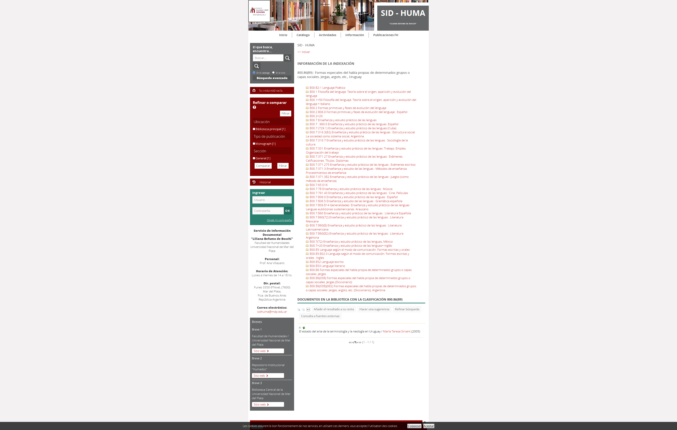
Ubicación (262, 121)
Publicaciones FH (385, 35)
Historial (265, 182)
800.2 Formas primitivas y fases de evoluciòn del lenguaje (347, 108)
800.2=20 (316, 116)
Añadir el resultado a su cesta (334, 309)
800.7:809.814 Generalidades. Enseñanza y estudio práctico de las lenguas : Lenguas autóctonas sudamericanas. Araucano (358, 207)
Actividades (327, 35)
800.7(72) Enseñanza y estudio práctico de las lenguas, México (351, 241)
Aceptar (429, 426)
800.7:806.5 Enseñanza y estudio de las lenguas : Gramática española (355, 201)
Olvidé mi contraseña (279, 220)
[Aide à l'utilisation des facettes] (254, 107)
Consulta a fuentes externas (320, 316)
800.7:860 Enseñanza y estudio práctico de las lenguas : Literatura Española (360, 213)
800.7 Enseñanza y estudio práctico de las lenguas (343, 120)
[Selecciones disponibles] (308, 309)
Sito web (259, 375)
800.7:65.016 (318, 185)
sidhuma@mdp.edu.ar (272, 312)
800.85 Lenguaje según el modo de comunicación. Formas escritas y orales (359, 250)
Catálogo (303, 35)
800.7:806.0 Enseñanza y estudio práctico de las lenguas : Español (353, 197)
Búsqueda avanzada (272, 78)
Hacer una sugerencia (374, 309)
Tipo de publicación (269, 136)
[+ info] (300, 327)
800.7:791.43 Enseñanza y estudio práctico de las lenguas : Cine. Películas (358, 193)
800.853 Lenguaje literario (327, 266)
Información (354, 35)
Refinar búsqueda (407, 309)
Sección (260, 150)
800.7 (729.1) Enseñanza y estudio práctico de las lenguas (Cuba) (352, 128)
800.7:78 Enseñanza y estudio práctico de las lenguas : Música (350, 189)
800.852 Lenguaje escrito (326, 262)
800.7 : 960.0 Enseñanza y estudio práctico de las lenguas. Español (353, 124)
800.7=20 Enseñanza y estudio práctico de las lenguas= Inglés (350, 246)
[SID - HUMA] (259, 11)
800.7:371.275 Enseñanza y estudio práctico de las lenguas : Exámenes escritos (362, 165)
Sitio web (260, 351)
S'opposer (414, 426)
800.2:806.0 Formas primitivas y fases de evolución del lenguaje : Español (358, 112)
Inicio (283, 35)
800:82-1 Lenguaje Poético (327, 88)
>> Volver (303, 52)
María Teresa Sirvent (397, 331)
